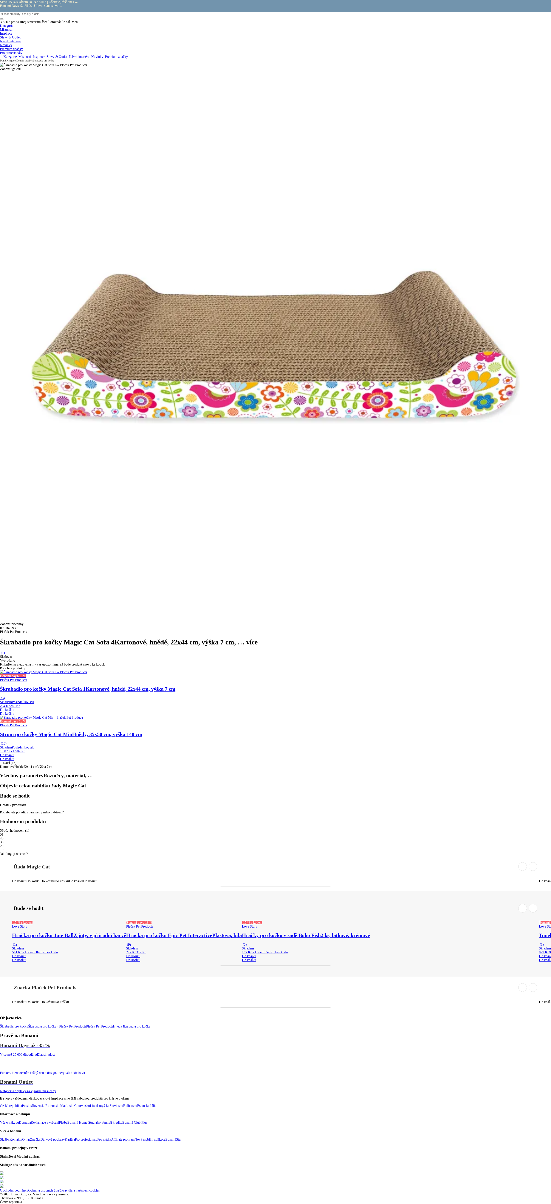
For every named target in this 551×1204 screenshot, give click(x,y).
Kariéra (70, 1139)
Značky (35, 1139)
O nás (26, 1139)
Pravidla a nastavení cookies (80, 1190)
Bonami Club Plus (134, 1122)
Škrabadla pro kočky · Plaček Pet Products (57, 1026)
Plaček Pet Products (99, 1026)
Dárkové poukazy (52, 1139)
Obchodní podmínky (14, 1190)
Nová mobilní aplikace (150, 1139)
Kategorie (11, 60)
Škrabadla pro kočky (43, 60)
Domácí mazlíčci (24, 60)
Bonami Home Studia (82, 1122)
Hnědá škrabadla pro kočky (131, 1026)
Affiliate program (123, 1139)
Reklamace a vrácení (45, 1122)
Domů (3, 60)
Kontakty (15, 1139)
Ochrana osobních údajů (44, 1190)
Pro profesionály (86, 1139)
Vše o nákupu (9, 1122)
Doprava (25, 1122)
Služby (4, 1139)
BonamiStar (173, 1139)
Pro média (104, 1139)
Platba (63, 1122)
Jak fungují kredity (109, 1122)
